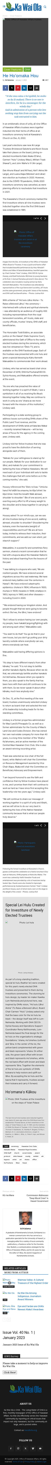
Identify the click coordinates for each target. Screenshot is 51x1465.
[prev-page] (4, 1319)
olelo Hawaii (17, 1156)
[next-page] (8, 1319)
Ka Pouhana (8, 1163)
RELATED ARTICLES (15, 1268)
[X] (11, 88)
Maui (18, 1163)
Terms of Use (18, 1461)
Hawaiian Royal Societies (27, 1150)
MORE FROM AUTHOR (16, 1272)
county (27, 1156)
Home (5, 16)
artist (14, 1159)
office (34, 1159)
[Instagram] (18, 1448)
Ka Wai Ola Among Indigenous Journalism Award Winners (29, 1296)
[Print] (36, 88)
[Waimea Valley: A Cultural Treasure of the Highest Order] (9, 1283)
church (16, 1153)
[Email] (30, 88)
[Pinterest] (18, 88)
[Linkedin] (24, 88)
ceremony (15, 1146)
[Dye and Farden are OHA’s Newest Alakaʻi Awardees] (9, 1309)
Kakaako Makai (9, 1150)
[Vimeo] (33, 1448)
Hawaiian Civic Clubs (29, 1146)
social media (27, 1153)
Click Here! (10, 1372)
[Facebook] (5, 88)
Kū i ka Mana (8, 1195)
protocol (7, 1156)
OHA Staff (7, 1153)
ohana (27, 1159)
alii (42, 1156)
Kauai (25, 1163)
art (20, 1159)
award (37, 1153)
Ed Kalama (9, 80)
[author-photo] (25, 1225)
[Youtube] (40, 1448)
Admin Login (41, 1461)
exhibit (35, 1156)
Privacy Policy (30, 1461)
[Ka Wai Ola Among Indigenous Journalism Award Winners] (9, 1296)
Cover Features (16, 16)
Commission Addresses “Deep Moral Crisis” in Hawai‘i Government (37, 1198)
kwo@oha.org (31, 1430)
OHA (27, 69)
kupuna (7, 1159)
